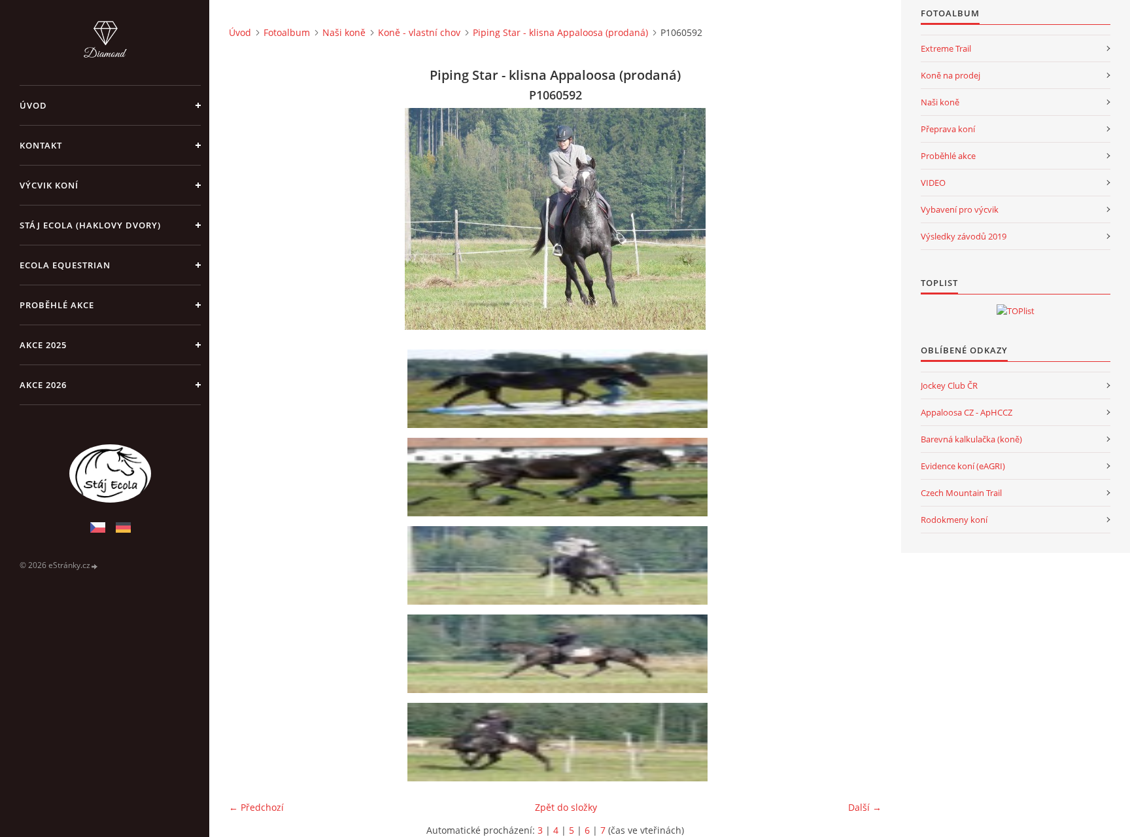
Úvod (33, 105)
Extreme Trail (946, 48)
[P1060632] (559, 742)
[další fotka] (860, 219)
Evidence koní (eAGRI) (963, 466)
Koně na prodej (950, 75)
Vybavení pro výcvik (960, 209)
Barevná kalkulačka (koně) (971, 439)
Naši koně (344, 32)
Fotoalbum (287, 32)
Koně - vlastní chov (419, 32)
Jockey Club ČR (949, 385)
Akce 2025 (43, 345)
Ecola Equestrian (65, 265)
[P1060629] (559, 653)
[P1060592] (559, 565)
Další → (865, 807)
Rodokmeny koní (954, 519)
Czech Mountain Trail (961, 493)
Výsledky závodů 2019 (963, 236)
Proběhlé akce (57, 305)
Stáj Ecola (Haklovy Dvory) (90, 225)
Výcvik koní (49, 185)
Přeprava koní (948, 129)
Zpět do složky (566, 807)
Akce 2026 (43, 385)
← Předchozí (256, 807)
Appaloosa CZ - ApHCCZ (966, 412)
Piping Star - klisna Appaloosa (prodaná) (560, 32)
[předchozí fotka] (250, 219)
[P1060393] (559, 477)
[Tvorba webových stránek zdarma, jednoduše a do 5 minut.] (94, 565)
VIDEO (933, 182)
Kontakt (41, 145)
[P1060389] (559, 388)
